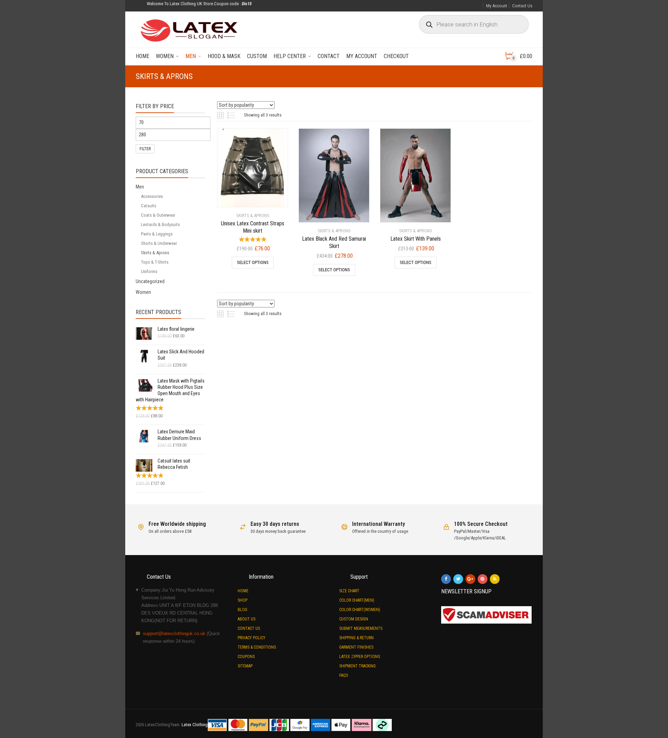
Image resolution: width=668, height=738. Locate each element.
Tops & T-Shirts (154, 262)
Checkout (396, 56)
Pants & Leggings (157, 233)
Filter (145, 148)
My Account (496, 5)
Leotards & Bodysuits (160, 224)
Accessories (152, 196)
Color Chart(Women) (359, 609)
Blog (242, 609)
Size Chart (349, 590)
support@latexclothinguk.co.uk (174, 633)
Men (190, 56)
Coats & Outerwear (158, 215)
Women (165, 56)
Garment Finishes (356, 647)
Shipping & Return (356, 637)
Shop (242, 600)
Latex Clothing (195, 724)
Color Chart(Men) (356, 600)
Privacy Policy (251, 637)
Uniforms (149, 271)
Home (142, 56)
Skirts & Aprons (155, 252)
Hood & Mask (224, 56)
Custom (257, 56)
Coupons (246, 656)
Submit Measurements (360, 628)
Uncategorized (150, 281)
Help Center (289, 56)
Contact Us (522, 5)
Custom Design (353, 619)
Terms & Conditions (257, 647)
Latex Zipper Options (359, 656)
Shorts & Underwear (159, 243)
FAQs (343, 675)
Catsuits (148, 205)
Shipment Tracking (357, 666)
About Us (246, 619)
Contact (329, 56)
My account (361, 56)
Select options (253, 262)
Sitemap (245, 666)
